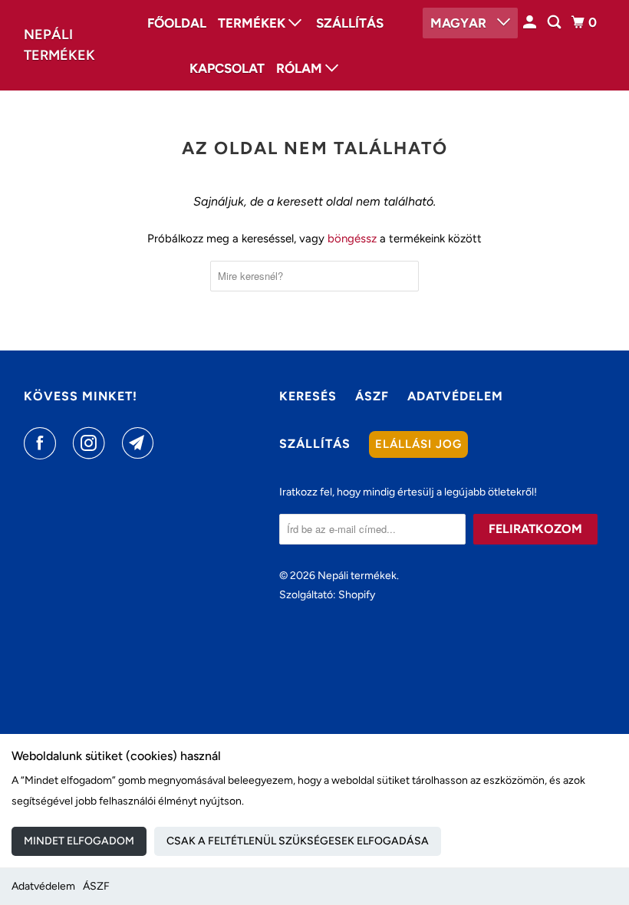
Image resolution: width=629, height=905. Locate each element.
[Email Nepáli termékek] (141, 443)
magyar (459, 23)
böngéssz (352, 238)
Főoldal (176, 23)
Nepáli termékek (59, 45)
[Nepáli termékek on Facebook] (43, 443)
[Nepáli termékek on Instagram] (92, 443)
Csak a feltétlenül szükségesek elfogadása (297, 840)
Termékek (253, 23)
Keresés (308, 396)
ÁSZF (96, 886)
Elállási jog (418, 444)
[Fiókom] (531, 23)
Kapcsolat (227, 68)
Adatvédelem (43, 886)
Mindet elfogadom (79, 840)
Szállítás (350, 23)
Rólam (300, 68)
